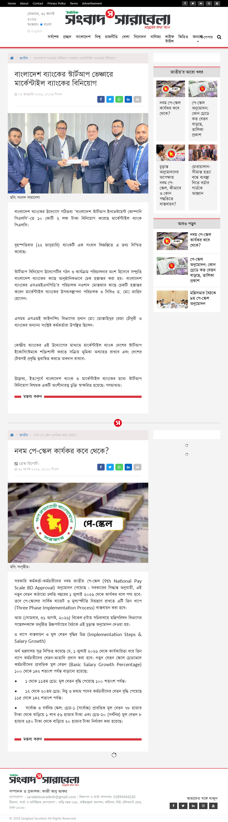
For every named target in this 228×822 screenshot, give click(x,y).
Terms (74, 3)
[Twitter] (192, 3)
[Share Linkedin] (128, 99)
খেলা (125, 37)
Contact (38, 3)
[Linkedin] (201, 3)
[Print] (137, 99)
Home (12, 3)
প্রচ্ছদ (67, 37)
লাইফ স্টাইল (169, 39)
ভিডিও (183, 37)
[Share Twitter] (110, 99)
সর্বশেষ (53, 37)
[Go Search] (219, 37)
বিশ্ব (97, 37)
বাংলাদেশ (83, 37)
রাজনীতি (111, 37)
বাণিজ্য (156, 37)
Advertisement (92, 3)
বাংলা (47, 24)
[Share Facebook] (101, 99)
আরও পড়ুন (187, 224)
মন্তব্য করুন (32, 397)
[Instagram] (209, 3)
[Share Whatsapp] (119, 99)
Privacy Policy (56, 3)
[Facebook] (185, 3)
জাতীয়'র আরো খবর (187, 72)
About (24, 3)
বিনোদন (140, 37)
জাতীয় (24, 58)
